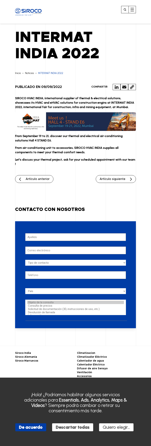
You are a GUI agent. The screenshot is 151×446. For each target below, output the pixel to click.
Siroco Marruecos (26, 361)
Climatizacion (86, 353)
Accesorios (84, 376)
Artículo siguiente (112, 179)
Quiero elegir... (116, 427)
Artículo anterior (38, 179)
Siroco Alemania (26, 357)
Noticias (29, 73)
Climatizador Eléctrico (92, 357)
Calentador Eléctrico (91, 364)
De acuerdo (31, 427)
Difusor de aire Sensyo (92, 368)
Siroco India (23, 353)
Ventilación (84, 372)
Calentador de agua (90, 361)
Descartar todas (72, 427)
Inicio (18, 73)
